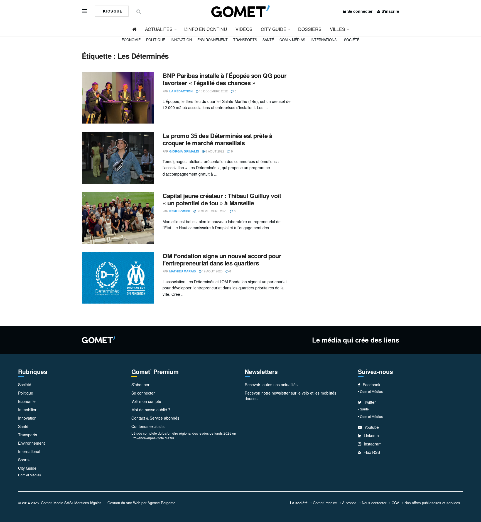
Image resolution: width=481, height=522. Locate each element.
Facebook (371, 384)
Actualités (159, 29)
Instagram (372, 444)
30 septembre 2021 (211, 211)
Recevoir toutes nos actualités (271, 384)
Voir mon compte (146, 401)
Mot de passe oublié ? (150, 409)
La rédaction (181, 91)
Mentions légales (88, 502)
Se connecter (359, 11)
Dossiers (310, 29)
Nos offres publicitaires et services (432, 502)
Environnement (212, 39)
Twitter (369, 402)
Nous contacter (374, 502)
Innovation (181, 39)
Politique (155, 39)
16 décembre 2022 (213, 91)
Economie (131, 39)
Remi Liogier (179, 211)
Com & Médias (292, 39)
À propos (349, 502)
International (324, 39)
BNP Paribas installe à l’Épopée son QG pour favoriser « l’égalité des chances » (224, 79)
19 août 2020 (211, 271)
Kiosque (111, 11)
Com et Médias (29, 474)
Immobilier (27, 409)
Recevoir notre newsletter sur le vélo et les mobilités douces (290, 395)
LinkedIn (371, 435)
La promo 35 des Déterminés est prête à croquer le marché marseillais (217, 139)
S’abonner (140, 384)
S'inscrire (390, 11)
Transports (245, 39)
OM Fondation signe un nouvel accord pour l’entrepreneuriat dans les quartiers (222, 259)
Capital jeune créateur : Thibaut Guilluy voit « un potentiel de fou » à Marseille (222, 199)
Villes (337, 29)
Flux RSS (371, 452)
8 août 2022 (214, 151)
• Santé (363, 409)
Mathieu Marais (182, 271)
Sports (24, 459)
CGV (395, 502)
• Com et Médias (370, 391)
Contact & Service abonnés (155, 418)
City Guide (273, 29)
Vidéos (243, 29)
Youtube (371, 427)
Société (351, 39)
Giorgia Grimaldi (184, 151)
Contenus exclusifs (148, 426)
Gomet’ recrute (325, 502)
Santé (268, 39)
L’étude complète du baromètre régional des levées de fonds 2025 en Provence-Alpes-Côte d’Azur (183, 435)
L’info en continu (205, 29)
